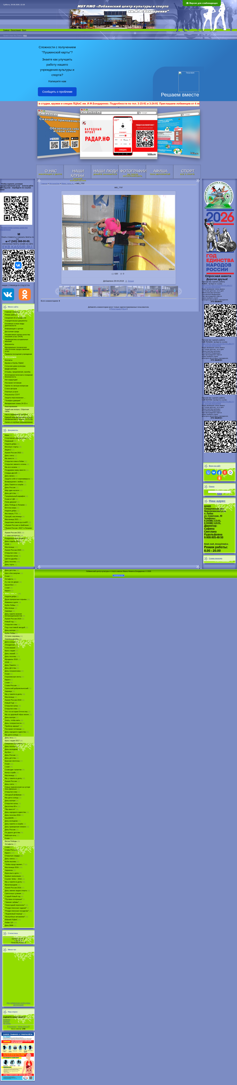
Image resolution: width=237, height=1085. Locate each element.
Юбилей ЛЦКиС (11, 920)
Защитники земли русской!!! (16, 522)
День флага (9, 476)
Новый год (9, 622)
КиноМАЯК (9, 818)
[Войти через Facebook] (219, 472)
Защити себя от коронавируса (17, 479)
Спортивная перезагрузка (15, 438)
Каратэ (7, 591)
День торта (9, 564)
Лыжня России (11, 781)
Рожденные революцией (15, 538)
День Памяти (10, 665)
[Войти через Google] (230, 472)
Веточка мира (10, 508)
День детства (10, 493)
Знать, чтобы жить (12, 720)
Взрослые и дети (12, 873)
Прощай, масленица (13, 516)
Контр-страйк (10, 772)
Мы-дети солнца (11, 798)
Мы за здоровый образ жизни (17, 714)
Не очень (7, 1023)
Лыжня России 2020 (13, 550)
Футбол (8, 752)
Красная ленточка (12, 761)
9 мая (7, 576)
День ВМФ (9, 925)
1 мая (7, 588)
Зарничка (9, 870)
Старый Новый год (12, 896)
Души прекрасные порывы (16, 599)
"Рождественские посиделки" (17, 911)
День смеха (10, 859)
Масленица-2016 (12, 867)
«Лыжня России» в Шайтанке (17, 525)
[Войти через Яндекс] (224, 472)
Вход (24, 30)
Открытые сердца (12, 856)
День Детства (10, 668)
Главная (6, 30)
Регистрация (16, 30)
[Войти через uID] (208, 472)
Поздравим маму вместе (15, 470)
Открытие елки (11, 553)
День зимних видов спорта (16, 891)
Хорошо (6, 1021)
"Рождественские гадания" (16, 908)
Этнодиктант (10, 645)
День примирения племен (15, 827)
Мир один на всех (12, 490)
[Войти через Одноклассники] (219, 478)
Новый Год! (9, 703)
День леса (9, 738)
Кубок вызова (10, 861)
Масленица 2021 (11, 519)
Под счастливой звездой (15, 627)
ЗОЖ (7, 544)
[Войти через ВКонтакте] (213, 472)
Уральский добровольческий (16, 688)
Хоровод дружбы (12, 639)
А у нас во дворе (12, 582)
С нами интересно (12, 535)
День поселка (10, 562)
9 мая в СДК (10, 499)
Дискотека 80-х (11, 806)
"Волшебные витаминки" (15, 917)
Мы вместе (9, 458)
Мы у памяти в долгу (13, 694)
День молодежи (11, 749)
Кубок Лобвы (10, 605)
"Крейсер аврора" (12, 726)
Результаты (12, 1026)
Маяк (7, 435)
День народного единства (15, 732)
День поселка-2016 (12, 815)
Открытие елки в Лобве (14, 461)
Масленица (9, 547)
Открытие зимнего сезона (15, 464)
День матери (10, 630)
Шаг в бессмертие (12, 573)
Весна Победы (11, 841)
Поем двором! (10, 502)
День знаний (10, 653)
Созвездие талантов (13, 770)
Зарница (8, 611)
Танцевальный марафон (15, 496)
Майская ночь (10, 835)
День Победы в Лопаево (15, 505)
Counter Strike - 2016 (13, 879)
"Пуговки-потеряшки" (13, 899)
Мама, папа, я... (11, 594)
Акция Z (8, 450)
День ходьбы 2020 (12, 541)
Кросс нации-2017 (12, 741)
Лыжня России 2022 (13, 453)
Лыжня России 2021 (13, 533)
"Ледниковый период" (13, 914)
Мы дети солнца (11, 735)
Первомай (9, 441)
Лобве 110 (9, 922)
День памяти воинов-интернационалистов (13, 615)
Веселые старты (11, 447)
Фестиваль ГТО (11, 514)
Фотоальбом (54, 183)
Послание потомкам (13, 729)
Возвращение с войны (14, 482)
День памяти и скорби (14, 824)
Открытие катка (11, 556)
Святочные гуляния (13, 893)
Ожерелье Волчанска (13, 743)
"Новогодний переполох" (15, 905)
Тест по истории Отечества (16, 712)
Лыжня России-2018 (13, 700)
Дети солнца (10, 642)
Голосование (10, 648)
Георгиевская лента (13, 677)
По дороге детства (12, 832)
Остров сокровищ (12, 636)
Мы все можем (11, 467)
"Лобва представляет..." (14, 864)
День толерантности (13, 723)
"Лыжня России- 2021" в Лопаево (18, 528)
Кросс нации (10, 651)
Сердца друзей (11, 473)
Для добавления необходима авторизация (18, 1004)
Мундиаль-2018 (11, 659)
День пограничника (12, 671)
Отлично (6, 1020)
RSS (25, 35)
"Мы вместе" (10, 809)
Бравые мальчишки (13, 876)
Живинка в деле (11, 602)
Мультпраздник (11, 885)
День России (10, 487)
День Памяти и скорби (14, 485)
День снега (9, 455)
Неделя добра (10, 444)
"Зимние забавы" (12, 902)
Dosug (131, 281)
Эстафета (9, 579)
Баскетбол (9, 585)
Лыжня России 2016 (13, 888)
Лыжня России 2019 (13, 619)
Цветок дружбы (11, 559)
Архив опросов (23, 1026)
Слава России (10, 685)
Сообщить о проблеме (57, 91)
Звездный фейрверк (13, 795)
